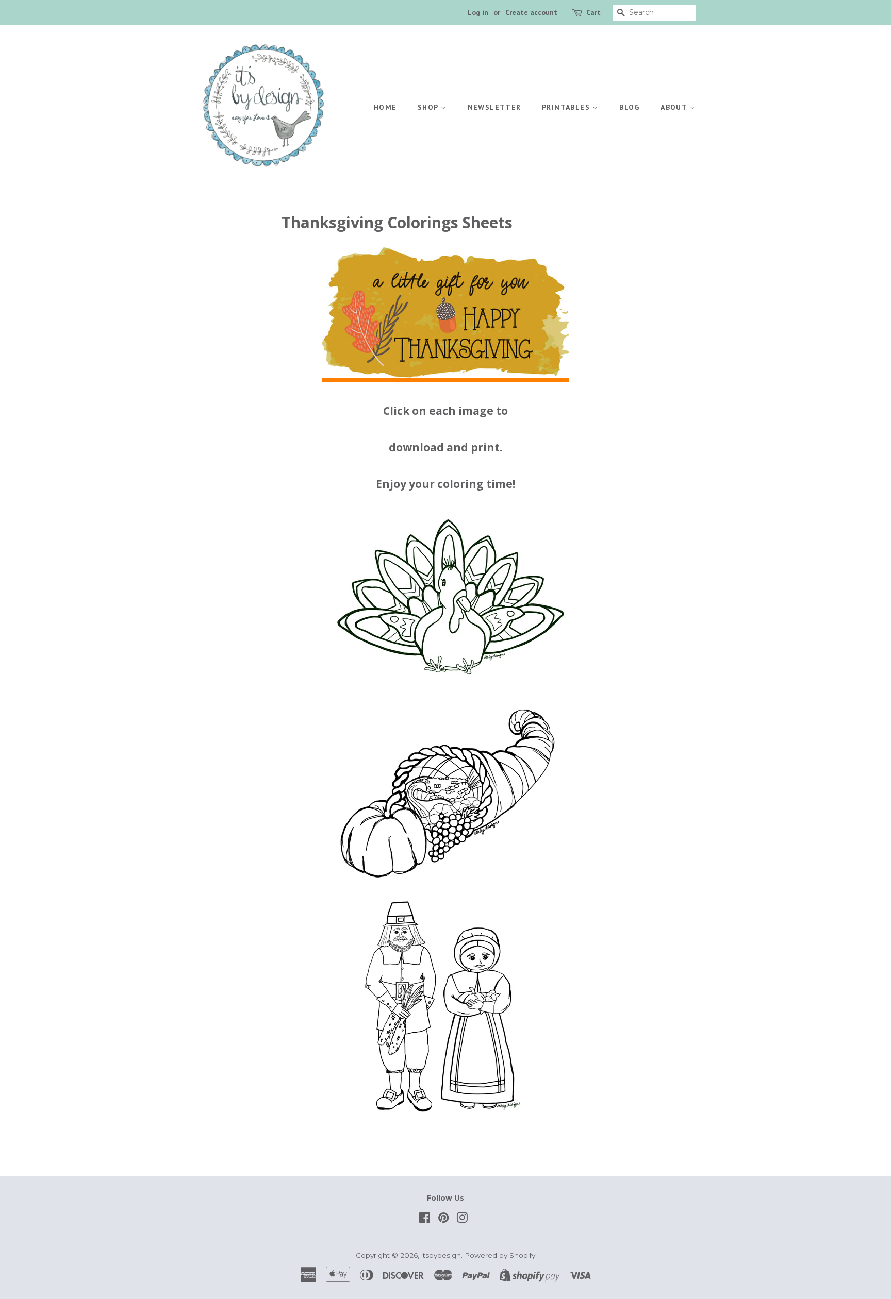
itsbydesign (441, 1255)
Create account (531, 12)
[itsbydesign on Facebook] (425, 1220)
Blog (629, 107)
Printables (567, 107)
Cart (593, 12)
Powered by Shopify (500, 1255)
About (675, 107)
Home (385, 107)
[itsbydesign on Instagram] (462, 1220)
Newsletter (494, 107)
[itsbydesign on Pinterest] (443, 1220)
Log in (478, 12)
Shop (429, 107)
